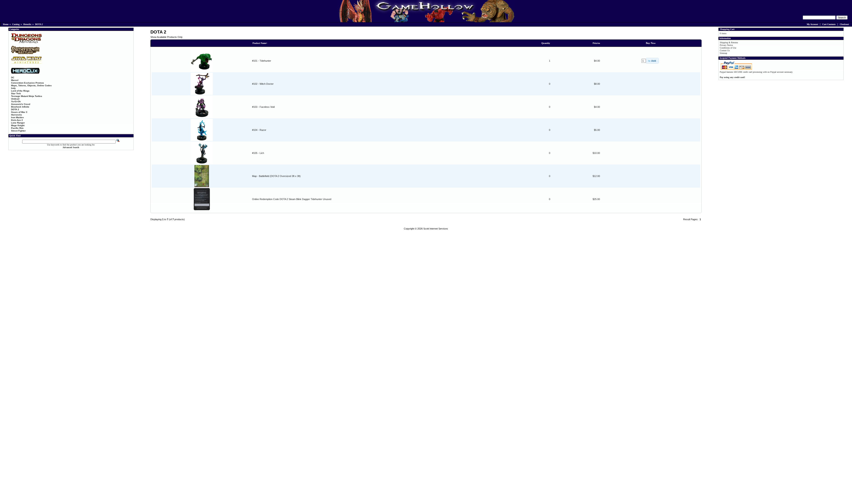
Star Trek (16, 93)
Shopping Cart (727, 29)
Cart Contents (829, 24)
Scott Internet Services (435, 228)
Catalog (16, 24)
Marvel (14, 80)
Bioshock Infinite (20, 107)
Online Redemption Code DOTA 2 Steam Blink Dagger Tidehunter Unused (291, 199)
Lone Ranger (18, 123)
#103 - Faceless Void (263, 107)
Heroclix (27, 24)
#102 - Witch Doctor (263, 83)
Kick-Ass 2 (17, 120)
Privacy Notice (726, 45)
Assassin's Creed (20, 104)
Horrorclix (16, 115)
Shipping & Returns (729, 42)
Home (5, 24)
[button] (652, 61)
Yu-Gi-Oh (16, 101)
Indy (13, 88)
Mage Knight (17, 125)
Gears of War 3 (19, 112)
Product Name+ (259, 43)
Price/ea (596, 43)
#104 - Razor (259, 130)
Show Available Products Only (166, 37)
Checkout (844, 24)
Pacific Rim (17, 128)
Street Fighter (18, 131)
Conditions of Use (728, 48)
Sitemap (723, 53)
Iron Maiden (17, 117)
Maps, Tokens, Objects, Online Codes (31, 85)
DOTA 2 (39, 24)
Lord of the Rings (20, 91)
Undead (15, 99)
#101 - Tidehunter (261, 60)
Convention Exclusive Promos (27, 83)
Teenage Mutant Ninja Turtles (26, 96)
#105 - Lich (258, 153)
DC (12, 77)
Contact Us (725, 50)
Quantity (545, 43)
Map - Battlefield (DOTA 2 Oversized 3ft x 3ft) (276, 176)
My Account (812, 24)
